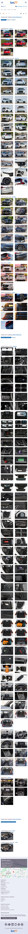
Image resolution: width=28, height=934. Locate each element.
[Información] (0, 13)
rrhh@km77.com (4, 893)
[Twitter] (9, 924)
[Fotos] (3, 13)
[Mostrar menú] (2, 2)
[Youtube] (15, 924)
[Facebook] (6, 924)
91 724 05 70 (10, 864)
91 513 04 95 (8, 866)
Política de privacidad (5, 908)
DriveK (2, 901)
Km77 (14, 2)
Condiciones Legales (5, 907)
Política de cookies (4, 905)
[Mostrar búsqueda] (26, 2)
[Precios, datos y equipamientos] (6, 13)
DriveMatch (3, 899)
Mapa (12, 863)
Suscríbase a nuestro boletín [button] (8, 918)
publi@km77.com (4, 887)
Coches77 (3, 898)
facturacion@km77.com (5, 891)
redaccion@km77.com (5, 882)
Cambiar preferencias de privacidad (7, 909)
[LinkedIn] (12, 924)
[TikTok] (22, 924)
